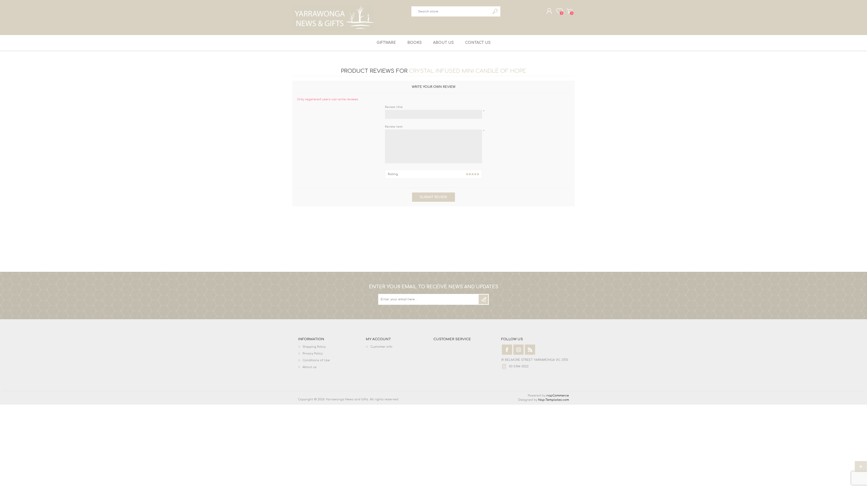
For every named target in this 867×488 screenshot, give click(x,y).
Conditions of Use (316, 360)
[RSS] (530, 350)
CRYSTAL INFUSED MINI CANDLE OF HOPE (467, 71)
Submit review (433, 197)
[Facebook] (507, 350)
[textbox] (450, 11)
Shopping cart (569, 11)
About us (310, 367)
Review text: (394, 126)
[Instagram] (518, 350)
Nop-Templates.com (553, 399)
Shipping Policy (314, 346)
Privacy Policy (313, 353)
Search (495, 11)
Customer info (381, 346)
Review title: (394, 107)
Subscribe (483, 299)
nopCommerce (557, 395)
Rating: (393, 174)
